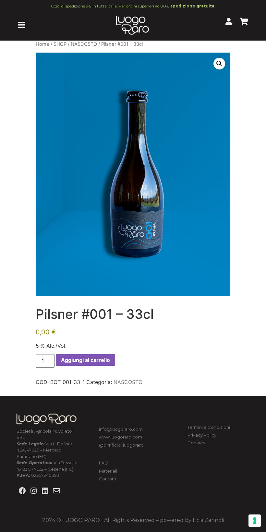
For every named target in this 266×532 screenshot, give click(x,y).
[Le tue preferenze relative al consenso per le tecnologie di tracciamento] (254, 520)
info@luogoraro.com (121, 429)
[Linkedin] (45, 491)
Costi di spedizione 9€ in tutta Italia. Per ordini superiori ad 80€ (133, 6)
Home (42, 44)
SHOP (60, 44)
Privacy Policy (201, 435)
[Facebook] (22, 491)
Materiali (108, 471)
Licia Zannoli (208, 520)
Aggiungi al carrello (85, 360)
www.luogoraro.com (120, 436)
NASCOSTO (84, 44)
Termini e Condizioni (209, 427)
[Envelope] (56, 491)
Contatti (107, 478)
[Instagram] (33, 491)
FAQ (103, 462)
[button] (219, 63)
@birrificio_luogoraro (121, 445)
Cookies (196, 442)
